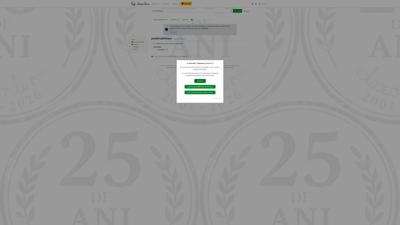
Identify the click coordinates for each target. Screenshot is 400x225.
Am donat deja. (217, 98)
